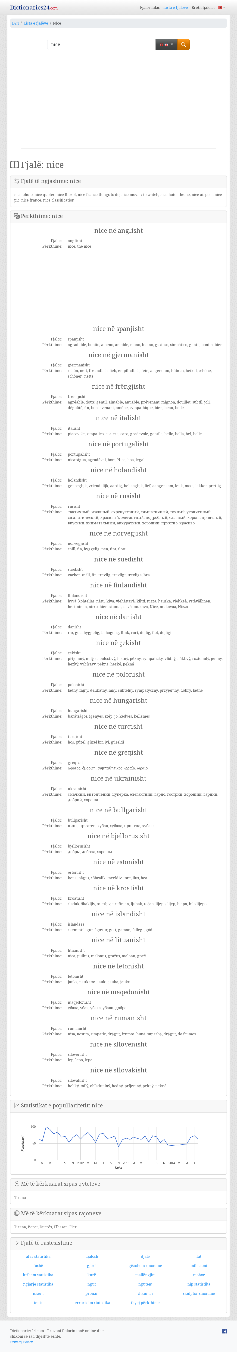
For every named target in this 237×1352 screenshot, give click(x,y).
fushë (38, 1265)
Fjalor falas (150, 7)
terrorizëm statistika (91, 1302)
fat (198, 1256)
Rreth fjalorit (203, 7)
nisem (38, 1293)
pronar (91, 1293)
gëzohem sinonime (145, 1265)
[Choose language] (167, 44)
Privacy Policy (21, 1342)
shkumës (145, 1293)
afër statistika (38, 1256)
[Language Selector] (222, 7)
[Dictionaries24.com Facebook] (224, 1330)
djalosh (91, 1256)
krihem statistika (38, 1274)
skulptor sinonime (199, 1293)
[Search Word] (183, 44)
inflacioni (198, 1265)
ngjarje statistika (38, 1284)
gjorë (92, 1265)
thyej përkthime (145, 1302)
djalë (145, 1256)
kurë (91, 1274)
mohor (199, 1274)
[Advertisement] (118, 101)
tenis (38, 1302)
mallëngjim (145, 1274)
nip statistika (198, 1284)
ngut (91, 1284)
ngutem (145, 1284)
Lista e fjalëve (175, 7)
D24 (15, 23)
